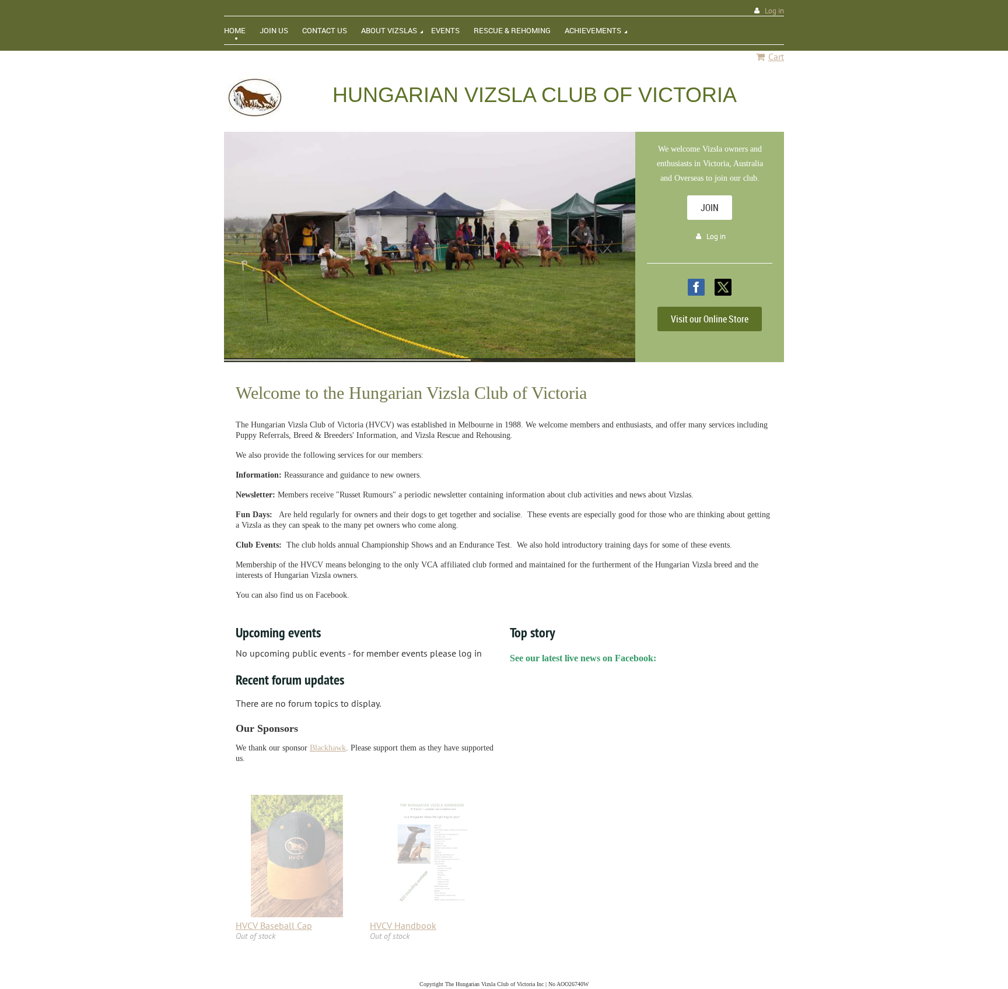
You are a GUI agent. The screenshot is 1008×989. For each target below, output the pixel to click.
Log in (774, 11)
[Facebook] (696, 287)
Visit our (709, 319)
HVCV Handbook (403, 925)
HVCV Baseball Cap (274, 925)
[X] (723, 287)
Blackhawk (328, 747)
